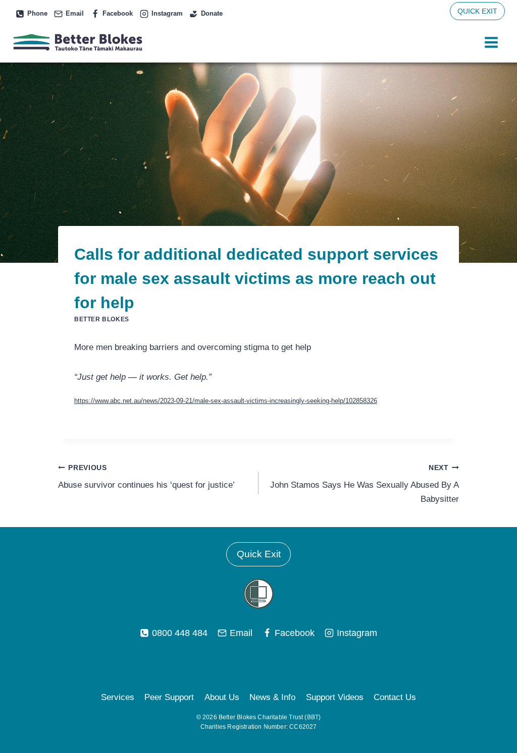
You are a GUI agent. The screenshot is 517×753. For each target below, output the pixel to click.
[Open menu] (491, 42)
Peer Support (169, 697)
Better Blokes (101, 319)
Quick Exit (259, 554)
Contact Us (395, 697)
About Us (221, 697)
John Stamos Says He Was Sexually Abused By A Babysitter (364, 484)
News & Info (272, 697)
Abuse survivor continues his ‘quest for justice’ (146, 477)
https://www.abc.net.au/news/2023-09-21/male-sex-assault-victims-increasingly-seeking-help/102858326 (225, 400)
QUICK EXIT (477, 11)
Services (117, 697)
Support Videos (335, 697)
